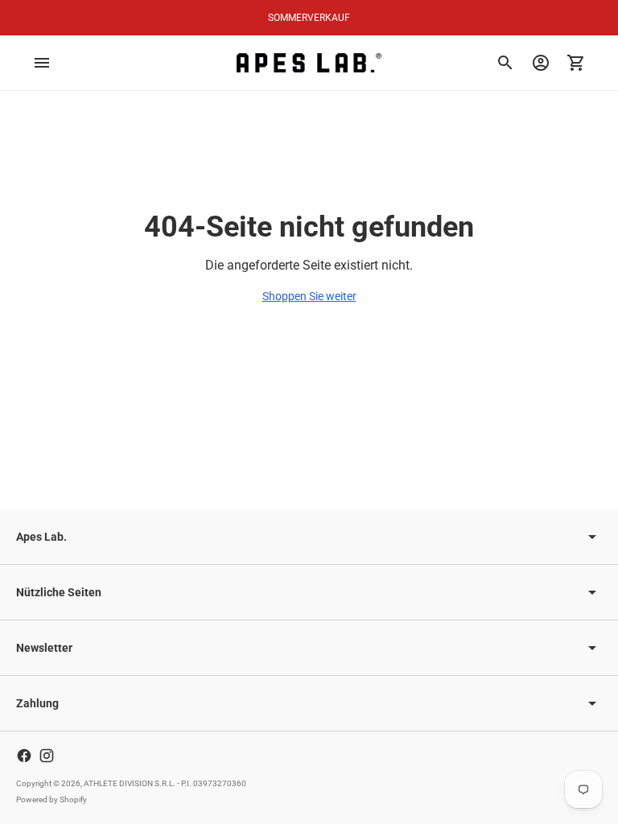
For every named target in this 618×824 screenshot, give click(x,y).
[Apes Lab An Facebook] (24, 756)
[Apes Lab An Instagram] (47, 756)
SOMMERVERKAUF (309, 17)
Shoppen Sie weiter (309, 296)
